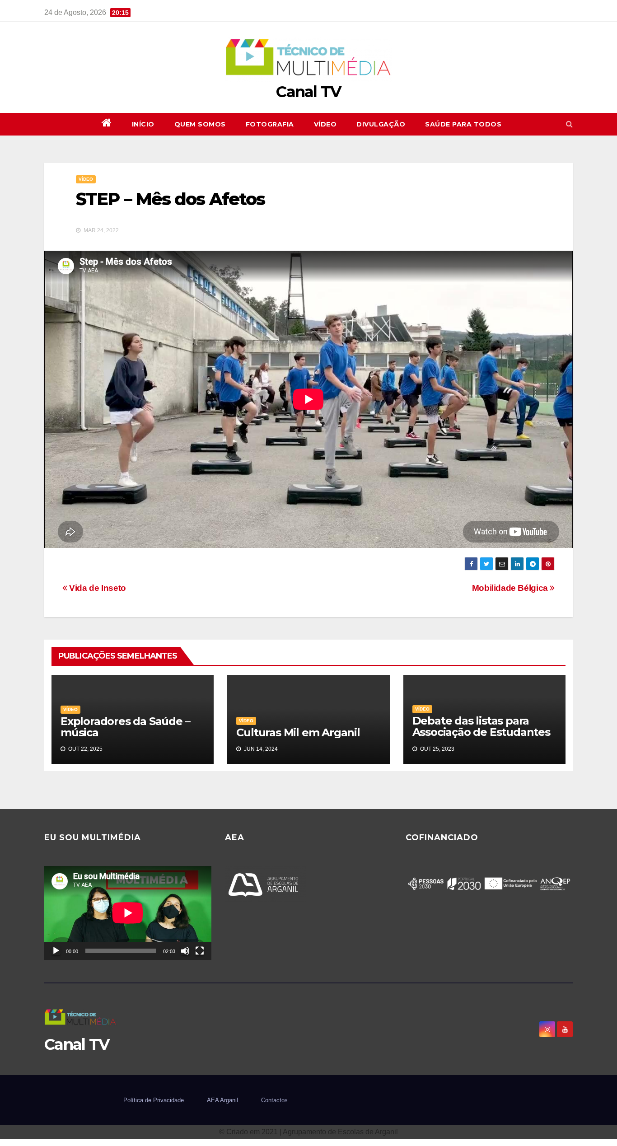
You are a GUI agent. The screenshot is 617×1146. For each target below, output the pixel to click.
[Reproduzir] (56, 950)
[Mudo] (185, 950)
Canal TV (308, 91)
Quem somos (200, 124)
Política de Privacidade (153, 1100)
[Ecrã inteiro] (199, 950)
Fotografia (270, 124)
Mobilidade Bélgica (511, 588)
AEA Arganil (222, 1100)
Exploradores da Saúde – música (125, 727)
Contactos (274, 1100)
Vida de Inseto (96, 588)
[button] (569, 124)
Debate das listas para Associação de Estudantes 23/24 (481, 732)
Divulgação (380, 124)
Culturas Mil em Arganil (298, 732)
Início (143, 124)
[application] (127, 913)
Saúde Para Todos (463, 124)
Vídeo (325, 124)
